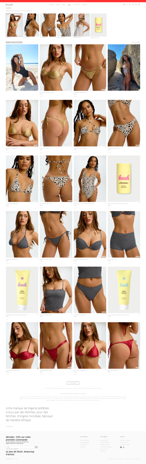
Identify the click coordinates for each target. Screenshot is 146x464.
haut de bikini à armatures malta (47, 92)
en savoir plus (9, 426)
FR (15, 458)
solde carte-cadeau (125, 444)
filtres (20, 42)
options (7, 319)
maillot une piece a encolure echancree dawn (84, 203)
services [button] (122, 436)
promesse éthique (84, 442)
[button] (130, 4)
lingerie (58, 4)
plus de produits (73, 383)
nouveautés (51, 4)
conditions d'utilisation (135, 458)
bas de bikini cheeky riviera (45, 203)
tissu (17, 42)
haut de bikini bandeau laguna (80, 148)
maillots (69, 4)
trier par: (136, 42)
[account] (133, 4)
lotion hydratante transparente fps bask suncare (16, 314)
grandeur (8, 42)
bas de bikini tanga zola (45, 148)
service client (83, 444)
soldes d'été (84, 4)
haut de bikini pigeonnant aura (80, 259)
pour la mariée (76, 4)
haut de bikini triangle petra (12, 148)
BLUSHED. (82, 447)
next (71, 68)
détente (63, 4)
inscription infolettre (125, 440)
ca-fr (126, 4)
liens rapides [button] (103, 436)
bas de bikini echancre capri (114, 148)
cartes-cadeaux (124, 442)
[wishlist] (136, 4)
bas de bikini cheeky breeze (80, 92)
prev (41, 68)
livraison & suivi (104, 449)
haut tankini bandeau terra (45, 314)
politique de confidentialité (124, 458)
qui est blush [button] (83, 436)
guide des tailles (104, 440)
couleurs (41, 96)
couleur (13, 42)
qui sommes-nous (84, 440)
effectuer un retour (104, 444)
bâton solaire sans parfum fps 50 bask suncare (118, 203)
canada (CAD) (8, 458)
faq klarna (102, 451)
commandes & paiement (106, 447)
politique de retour (104, 442)
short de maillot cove (112, 259)
